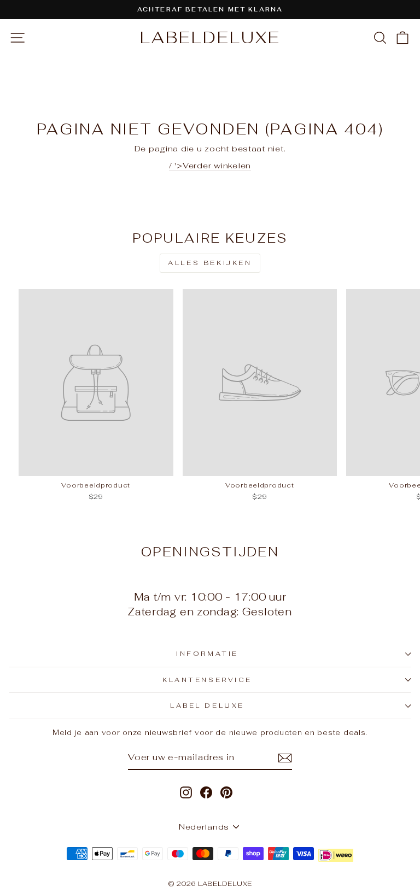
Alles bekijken (210, 262)
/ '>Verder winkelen (210, 165)
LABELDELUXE (210, 37)
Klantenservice (207, 679)
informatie (207, 653)
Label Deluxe (207, 705)
